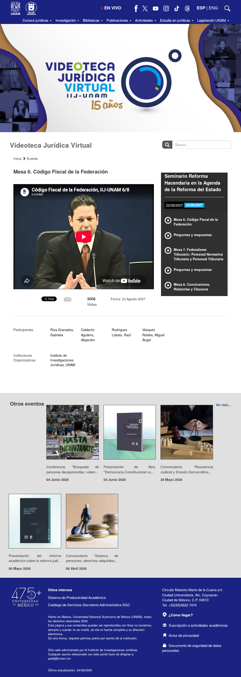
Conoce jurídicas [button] (36, 20)
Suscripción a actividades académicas (198, 625)
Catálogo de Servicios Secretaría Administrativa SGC (89, 604)
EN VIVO (112, 8)
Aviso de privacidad (184, 635)
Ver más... (223, 404)
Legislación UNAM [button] (212, 20)
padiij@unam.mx (59, 658)
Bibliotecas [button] (91, 20)
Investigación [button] (66, 20)
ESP (201, 8)
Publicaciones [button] (118, 20)
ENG (213, 7)
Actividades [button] (144, 20)
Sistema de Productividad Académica (77, 597)
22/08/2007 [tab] (174, 205)
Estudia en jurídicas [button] (175, 20)
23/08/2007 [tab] (194, 205)
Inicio (17, 158)
